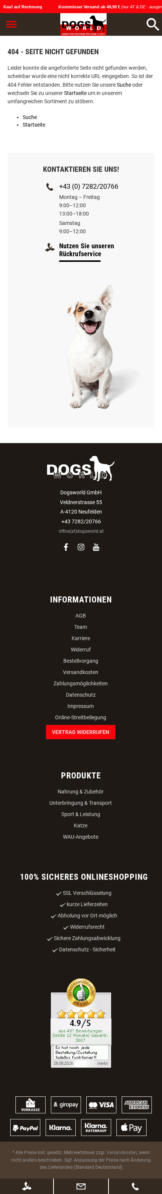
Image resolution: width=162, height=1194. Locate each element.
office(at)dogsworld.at (81, 531)
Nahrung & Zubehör (81, 792)
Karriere (81, 638)
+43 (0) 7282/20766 (88, 186)
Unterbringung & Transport (80, 803)
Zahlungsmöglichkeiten (80, 683)
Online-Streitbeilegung (80, 717)
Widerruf (81, 650)
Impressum (80, 706)
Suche (124, 85)
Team (80, 627)
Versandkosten (80, 672)
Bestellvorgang (80, 661)
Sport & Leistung (80, 814)
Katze (80, 825)
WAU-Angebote (80, 837)
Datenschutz (81, 695)
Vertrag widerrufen (80, 732)
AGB (80, 616)
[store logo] (83, 24)
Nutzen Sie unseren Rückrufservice (87, 250)
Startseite (75, 93)
